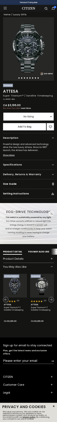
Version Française (28, 2)
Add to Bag (24, 126)
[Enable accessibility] (51, 214)
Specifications (12, 164)
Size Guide (10, 184)
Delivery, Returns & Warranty (22, 174)
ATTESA (7, 304)
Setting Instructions (16, 193)
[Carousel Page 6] (32, 78)
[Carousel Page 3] (24, 78)
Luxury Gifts (20, 14)
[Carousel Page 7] (35, 78)
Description (10, 138)
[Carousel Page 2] (21, 78)
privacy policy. (29, 417)
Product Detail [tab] (12, 251)
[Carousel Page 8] (38, 78)
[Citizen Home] (28, 8)
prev (7, 300)
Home (7, 14)
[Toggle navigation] (6, 8)
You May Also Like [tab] (38, 251)
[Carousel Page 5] (30, 78)
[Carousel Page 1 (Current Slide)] (19, 78)
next (49, 300)
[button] (28, 156)
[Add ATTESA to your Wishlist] (50, 126)
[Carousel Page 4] (27, 78)
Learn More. (26, 108)
